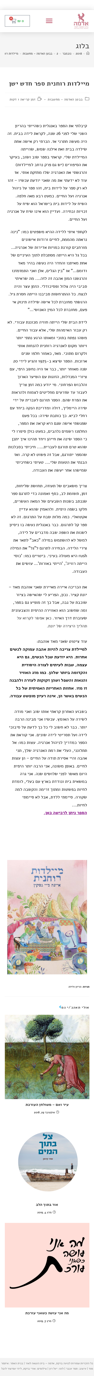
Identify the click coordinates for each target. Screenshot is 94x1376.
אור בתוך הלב (47, 1204)
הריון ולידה (74, 987)
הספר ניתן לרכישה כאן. (65, 813)
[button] (49, 21)
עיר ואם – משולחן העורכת (47, 1104)
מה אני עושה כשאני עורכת (47, 1313)
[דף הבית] (87, 53)
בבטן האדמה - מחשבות (65, 99)
